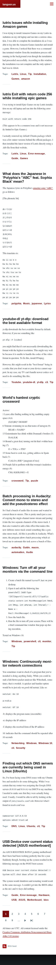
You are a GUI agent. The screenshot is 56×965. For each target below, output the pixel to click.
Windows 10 (45, 743)
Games (15, 79)
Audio (29, 552)
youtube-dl (29, 382)
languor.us (9, 4)
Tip (30, 74)
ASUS (22, 900)
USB (14, 900)
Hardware (44, 895)
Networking (17, 743)
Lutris (14, 74)
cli (46, 382)
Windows (16, 641)
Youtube (16, 382)
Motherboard (34, 900)
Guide (14, 158)
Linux (23, 74)
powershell (30, 641)
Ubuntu (31, 826)
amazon (25, 79)
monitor (46, 641)
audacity (16, 547)
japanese (37, 303)
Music (26, 303)
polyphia (16, 303)
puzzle (34, 480)
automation (17, 552)
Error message (36, 153)
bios (46, 900)
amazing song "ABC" (43, 187)
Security (20, 748)
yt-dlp (40, 382)
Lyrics (47, 303)
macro (35, 547)
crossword (17, 480)
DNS (14, 826)
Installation (40, 74)
